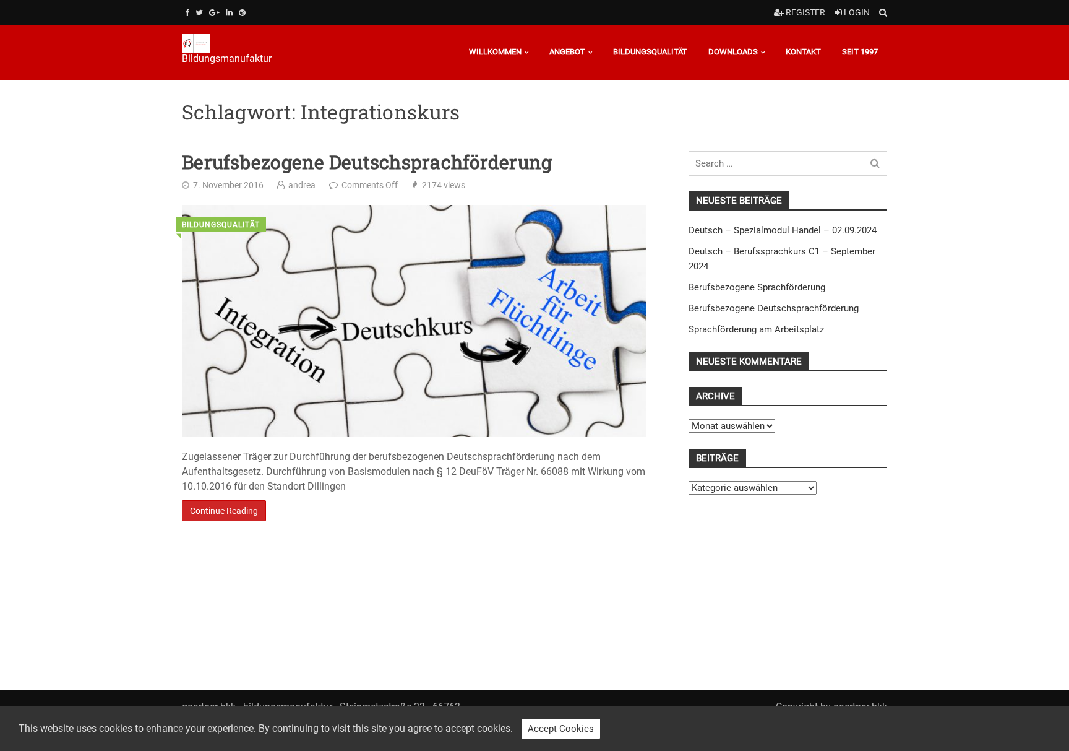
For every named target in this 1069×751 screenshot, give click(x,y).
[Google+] (214, 12)
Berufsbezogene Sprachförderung (757, 287)
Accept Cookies (561, 728)
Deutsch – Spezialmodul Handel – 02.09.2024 (783, 230)
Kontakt (803, 51)
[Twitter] (199, 12)
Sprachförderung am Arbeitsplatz (756, 329)
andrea (302, 185)
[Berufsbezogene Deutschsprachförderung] (414, 321)
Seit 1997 (860, 51)
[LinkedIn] (229, 12)
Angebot (567, 51)
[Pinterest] (242, 12)
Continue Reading (224, 511)
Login (856, 12)
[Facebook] (187, 12)
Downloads (733, 51)
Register (804, 12)
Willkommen (495, 51)
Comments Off (369, 185)
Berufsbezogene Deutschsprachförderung (367, 162)
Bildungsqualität (650, 51)
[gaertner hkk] (241, 43)
